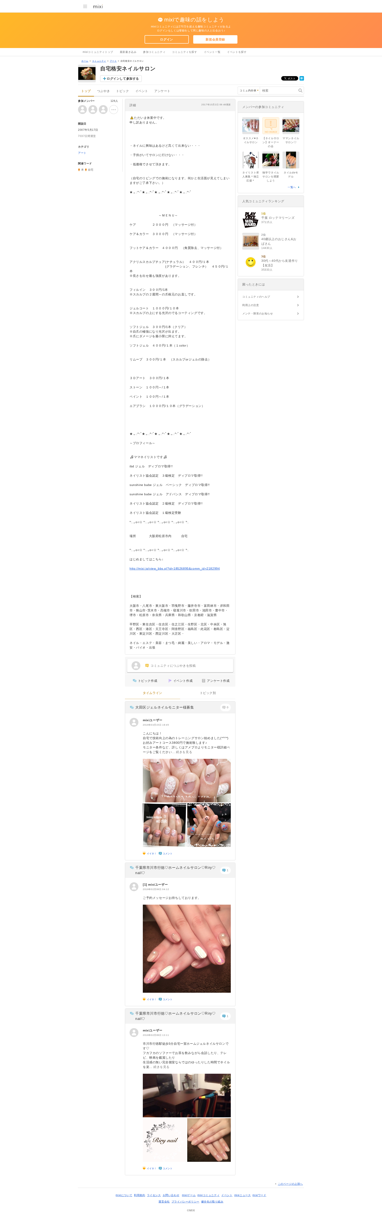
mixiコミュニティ (208, 1195)
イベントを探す (236, 52)
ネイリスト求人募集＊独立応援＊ (250, 176)
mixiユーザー (152, 720)
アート (113, 61)
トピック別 (208, 693)
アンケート (162, 91)
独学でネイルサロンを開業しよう (270, 176)
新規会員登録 (215, 39)
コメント (167, 853)
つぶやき (103, 91)
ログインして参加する (123, 78)
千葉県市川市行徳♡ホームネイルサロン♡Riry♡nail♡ (175, 870)
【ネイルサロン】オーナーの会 (270, 142)
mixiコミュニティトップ (98, 52)
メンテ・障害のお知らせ (257, 313)
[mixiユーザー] (134, 722)
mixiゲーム (189, 1195)
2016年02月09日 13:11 (156, 1035)
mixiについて (124, 1195)
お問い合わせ (171, 1195)
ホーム (84, 61)
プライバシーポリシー (185, 1201)
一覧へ (292, 187)
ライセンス (154, 1195)
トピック (122, 91)
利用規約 (139, 1195)
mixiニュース (242, 1195)
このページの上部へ (290, 1183)
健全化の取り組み (212, 1201)
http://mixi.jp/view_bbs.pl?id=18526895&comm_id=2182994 (175, 568)
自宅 (91, 169)
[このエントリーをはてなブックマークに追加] (302, 79)
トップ (86, 91)
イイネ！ (152, 853)
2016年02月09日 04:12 (156, 889)
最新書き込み (128, 52)
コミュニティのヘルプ (256, 296)
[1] (145, 884)
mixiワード (259, 1195)
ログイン (166, 39)
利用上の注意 (250, 305)
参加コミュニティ (154, 52)
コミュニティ (99, 61)
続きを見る (184, 752)
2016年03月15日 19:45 (156, 725)
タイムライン (152, 693)
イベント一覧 (212, 52)
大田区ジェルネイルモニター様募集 (164, 707)
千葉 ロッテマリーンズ (278, 218)
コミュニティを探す (184, 52)
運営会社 (164, 1201)
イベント (141, 91)
